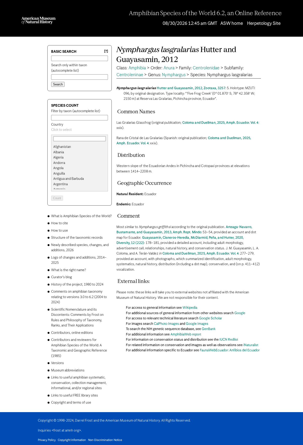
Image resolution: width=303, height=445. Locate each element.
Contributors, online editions (72, 333)
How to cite (59, 223)
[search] (79, 152)
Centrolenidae (206, 68)
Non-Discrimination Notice (105, 440)
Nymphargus (174, 75)
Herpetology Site (264, 23)
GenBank (208, 329)
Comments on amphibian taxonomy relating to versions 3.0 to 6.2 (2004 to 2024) (79, 297)
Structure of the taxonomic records (77, 237)
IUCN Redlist (228, 339)
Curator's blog (61, 277)
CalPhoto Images (166, 324)
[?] (106, 51)
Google (239, 313)
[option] (81, 147)
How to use (59, 230)
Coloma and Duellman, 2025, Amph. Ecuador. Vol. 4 (220, 122)
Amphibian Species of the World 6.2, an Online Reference (205, 13)
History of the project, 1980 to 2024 (77, 284)
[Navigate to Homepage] (38, 20)
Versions (57, 363)
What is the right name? (68, 270)
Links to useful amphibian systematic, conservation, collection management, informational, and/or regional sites (79, 383)
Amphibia (137, 68)
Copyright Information (72, 440)
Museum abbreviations (68, 370)
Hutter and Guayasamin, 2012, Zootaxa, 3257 (191, 88)
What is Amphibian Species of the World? (81, 216)
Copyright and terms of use (71, 402)
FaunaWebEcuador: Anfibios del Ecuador (230, 350)
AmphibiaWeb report (185, 334)
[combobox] (79, 130)
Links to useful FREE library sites (74, 395)
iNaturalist (250, 345)
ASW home (231, 23)
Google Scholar (210, 318)
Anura (169, 68)
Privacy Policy (47, 440)
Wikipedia (190, 307)
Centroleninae (129, 75)
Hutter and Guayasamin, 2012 (176, 55)
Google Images (197, 324)
